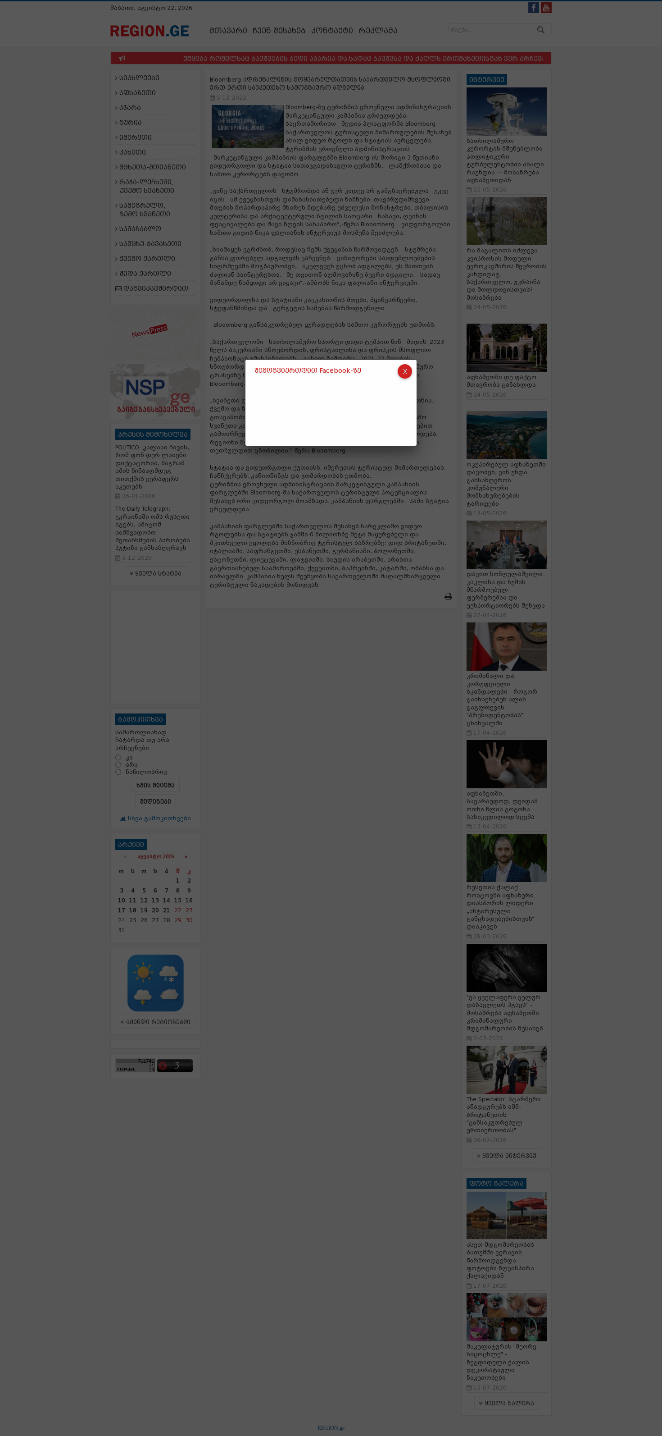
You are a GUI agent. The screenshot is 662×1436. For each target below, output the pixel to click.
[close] (405, 371)
